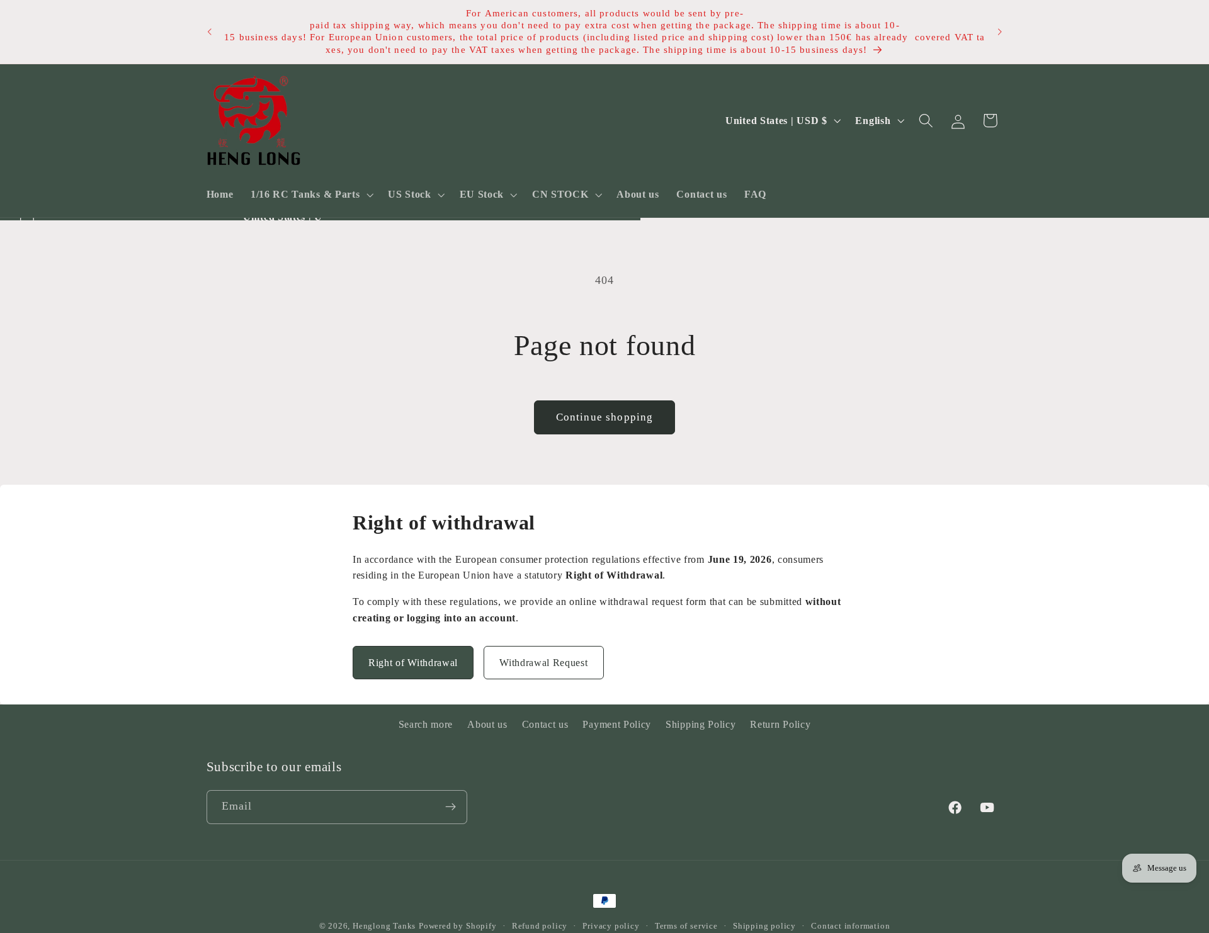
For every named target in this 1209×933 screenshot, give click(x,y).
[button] (310, 194)
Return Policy (780, 724)
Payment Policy (616, 724)
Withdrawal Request (543, 662)
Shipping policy (764, 926)
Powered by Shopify (458, 926)
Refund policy (539, 926)
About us (487, 724)
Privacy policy (610, 926)
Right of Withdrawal (413, 662)
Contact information (850, 926)
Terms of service (686, 926)
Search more (426, 724)
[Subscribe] (450, 807)
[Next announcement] (1000, 32)
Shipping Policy (700, 724)
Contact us (545, 724)
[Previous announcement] (209, 32)
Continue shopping (605, 417)
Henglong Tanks (384, 926)
